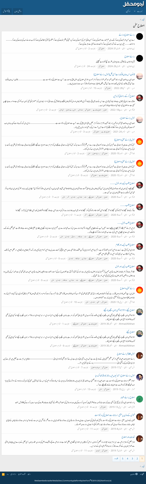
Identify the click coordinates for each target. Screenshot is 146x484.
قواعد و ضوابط (21, 474)
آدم (133, 390)
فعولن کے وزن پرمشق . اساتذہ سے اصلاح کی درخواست (115, 415)
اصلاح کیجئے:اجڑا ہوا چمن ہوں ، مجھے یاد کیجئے (119, 310)
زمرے (139, 11)
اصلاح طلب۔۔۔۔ (127, 205)
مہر (141, 474)
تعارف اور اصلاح (128, 437)
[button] (134, 11)
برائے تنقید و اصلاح (127, 288)
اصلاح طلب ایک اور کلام (125, 245)
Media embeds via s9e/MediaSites (48, 480)
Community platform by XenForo (87, 480)
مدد (7, 474)
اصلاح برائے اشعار (127, 397)
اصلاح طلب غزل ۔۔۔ (126, 223)
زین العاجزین (131, 49)
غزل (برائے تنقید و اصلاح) (124, 140)
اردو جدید (132, 474)
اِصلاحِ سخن (79, 49)
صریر (133, 88)
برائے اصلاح (129, 56)
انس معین (132, 368)
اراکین (128, 11)
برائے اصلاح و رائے (127, 35)
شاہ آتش (132, 154)
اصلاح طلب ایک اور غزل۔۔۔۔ (122, 183)
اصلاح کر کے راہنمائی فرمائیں (124, 96)
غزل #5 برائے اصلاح (126, 354)
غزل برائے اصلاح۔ (127, 118)
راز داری (13, 474)
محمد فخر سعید (132, 110)
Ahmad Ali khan (127, 324)
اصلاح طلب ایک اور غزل (125, 266)
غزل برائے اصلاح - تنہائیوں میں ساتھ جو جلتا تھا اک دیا (115, 376)
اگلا (117, 459)
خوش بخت (131, 407)
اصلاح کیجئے (130, 332)
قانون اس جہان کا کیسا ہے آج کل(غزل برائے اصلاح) (114, 74)
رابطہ (29, 474)
